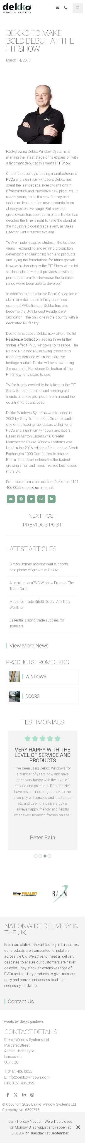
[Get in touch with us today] (57, 8)
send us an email (40, 487)
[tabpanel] (42, 790)
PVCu (10, 179)
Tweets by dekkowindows (23, 1021)
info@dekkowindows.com (29, 1077)
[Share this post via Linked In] (52, 499)
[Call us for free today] (65, 8)
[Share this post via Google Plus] (41, 499)
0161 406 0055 (20, 1071)
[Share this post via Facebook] (21, 499)
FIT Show (62, 163)
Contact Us (21, 1001)
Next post (43, 516)
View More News (29, 645)
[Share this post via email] (11, 499)
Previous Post (42, 524)
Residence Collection (23, 339)
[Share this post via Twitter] (31, 499)
